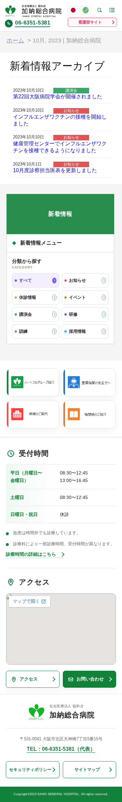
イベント (77, 297)
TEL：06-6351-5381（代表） (61, 749)
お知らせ (77, 280)
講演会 (25, 314)
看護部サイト (90, 22)
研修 (73, 314)
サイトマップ (87, 769)
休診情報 (27, 297)
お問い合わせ (90, 679)
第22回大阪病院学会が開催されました (57, 96)
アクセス (29, 679)
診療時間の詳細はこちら (31, 554)
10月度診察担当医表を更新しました (55, 170)
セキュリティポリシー (30, 769)
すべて (25, 280)
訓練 (23, 331)
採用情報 (77, 331)
